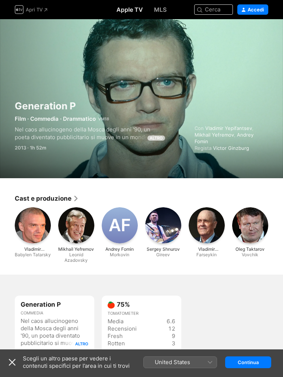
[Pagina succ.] (275, 225)
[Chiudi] (12, 362)
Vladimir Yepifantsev (228, 128)
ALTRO (156, 138)
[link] (47, 198)
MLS (160, 9)
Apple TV (129, 9)
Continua (248, 362)
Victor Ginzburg (231, 148)
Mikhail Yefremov (214, 135)
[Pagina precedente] (7, 225)
